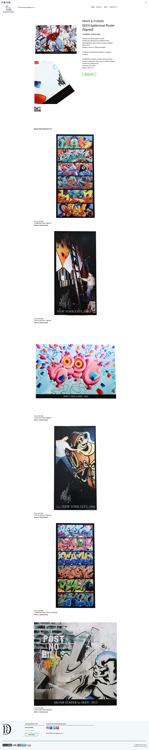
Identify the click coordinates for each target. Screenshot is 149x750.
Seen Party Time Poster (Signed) (41, 418)
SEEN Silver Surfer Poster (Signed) (42, 710)
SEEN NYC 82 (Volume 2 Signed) (41, 515)
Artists (98, 7)
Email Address (29, 727)
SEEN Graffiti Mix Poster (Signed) (41, 223)
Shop (105, 7)
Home (93, 7)
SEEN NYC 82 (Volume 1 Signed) (41, 320)
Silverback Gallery (8, 12)
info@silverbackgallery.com (26, 7)
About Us (113, 7)
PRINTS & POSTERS (37, 221)
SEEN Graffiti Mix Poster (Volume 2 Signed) (44, 612)
